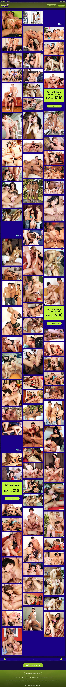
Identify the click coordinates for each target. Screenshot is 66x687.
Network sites (3, 1)
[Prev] (5, 659)
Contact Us (30, 677)
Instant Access (36, 675)
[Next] (61, 659)
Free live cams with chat (52, 5)
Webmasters (26, 677)
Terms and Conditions (16, 677)
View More (40, 675)
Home (26, 675)
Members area (63, 1)
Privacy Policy (51, 677)
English (9, 1)
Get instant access (62, 5)
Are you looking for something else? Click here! (33, 673)
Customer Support (22, 677)
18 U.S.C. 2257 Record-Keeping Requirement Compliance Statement (40, 677)
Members (28, 675)
